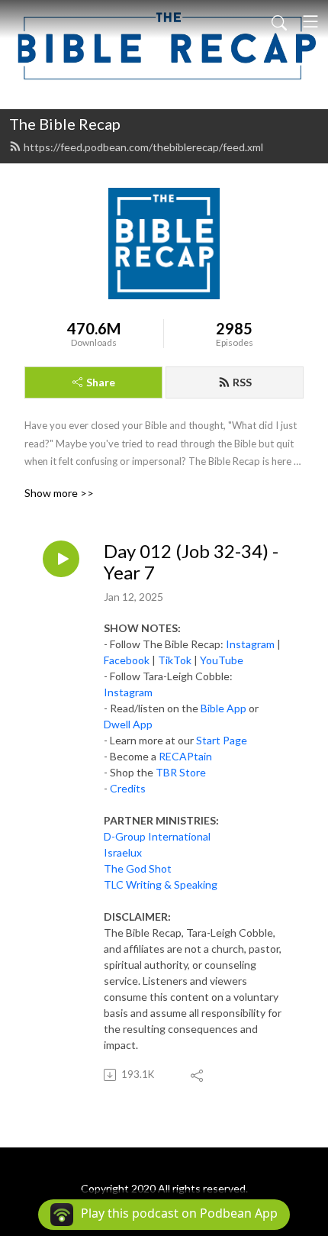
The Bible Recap (65, 124)
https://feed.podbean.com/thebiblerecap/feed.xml (143, 146)
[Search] (279, 21)
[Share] (198, 1075)
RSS (242, 382)
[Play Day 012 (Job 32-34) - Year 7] (61, 559)
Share (100, 382)
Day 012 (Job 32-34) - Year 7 (191, 562)
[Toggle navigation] (310, 21)
